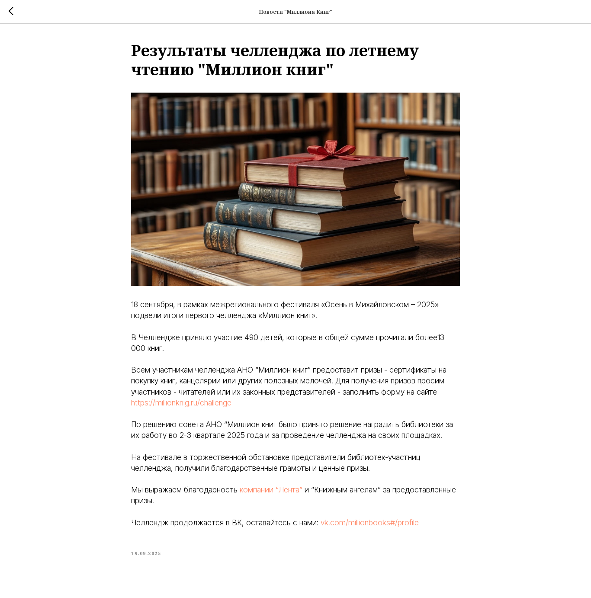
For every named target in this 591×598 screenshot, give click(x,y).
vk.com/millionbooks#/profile (370, 522)
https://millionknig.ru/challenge (181, 402)
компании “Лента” (270, 489)
